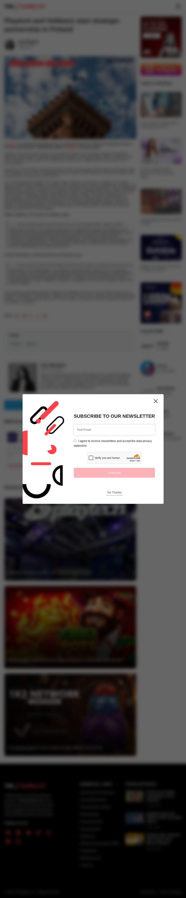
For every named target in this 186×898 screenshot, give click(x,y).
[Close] (156, 401)
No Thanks (114, 492)
